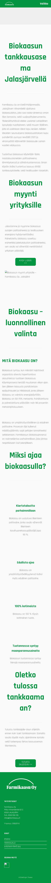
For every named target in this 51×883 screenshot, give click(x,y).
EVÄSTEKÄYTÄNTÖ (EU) (12, 846)
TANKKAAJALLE (9, 843)
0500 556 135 (13, 815)
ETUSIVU (7, 839)
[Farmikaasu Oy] (9, 3)
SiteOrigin (23, 877)
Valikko (44, 4)
